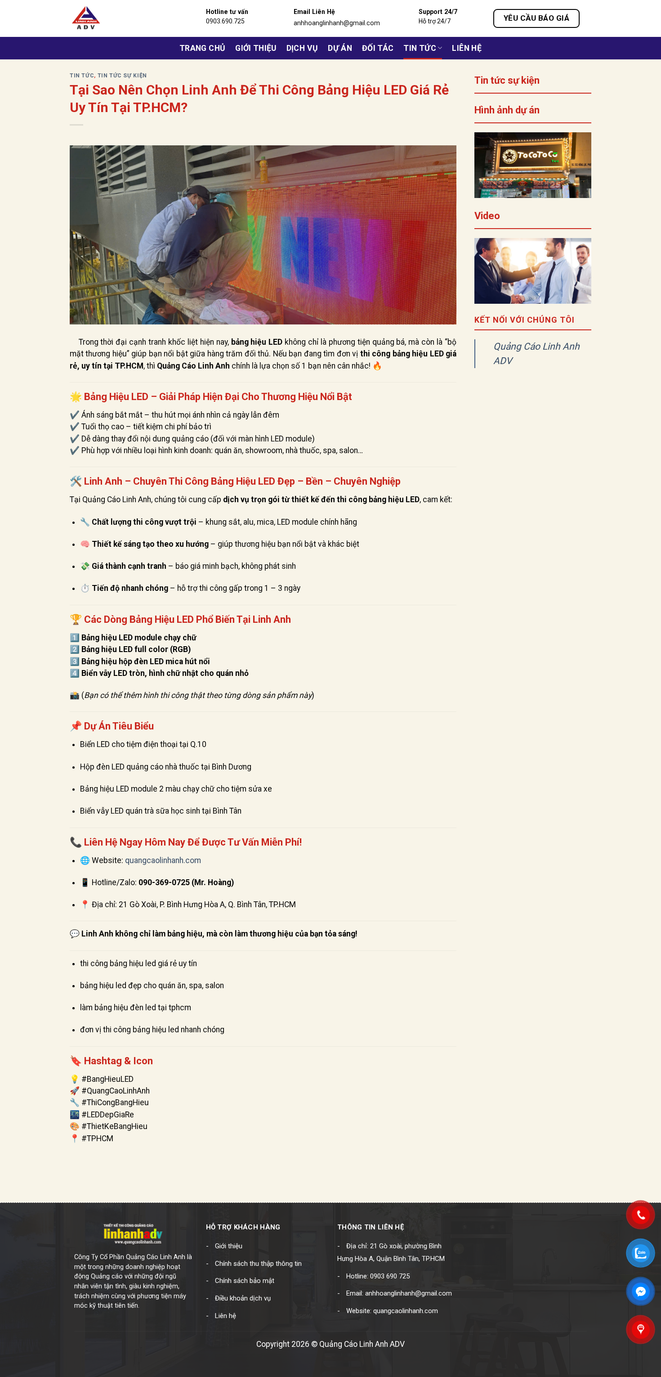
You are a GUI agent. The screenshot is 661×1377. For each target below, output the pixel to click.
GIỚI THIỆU (256, 48)
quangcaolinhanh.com (163, 860)
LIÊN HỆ (466, 48)
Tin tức (419, 48)
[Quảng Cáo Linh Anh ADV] (112, 18)
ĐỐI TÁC (377, 48)
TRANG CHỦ (202, 48)
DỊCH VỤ (302, 48)
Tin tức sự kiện (122, 75)
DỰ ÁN (340, 48)
